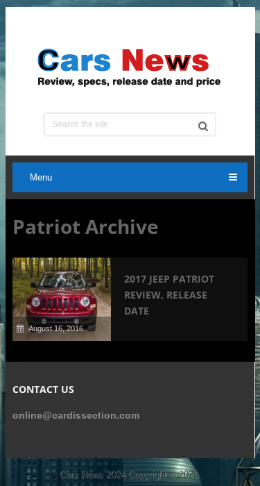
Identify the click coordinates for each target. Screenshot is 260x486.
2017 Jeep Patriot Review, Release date (169, 294)
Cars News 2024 (92, 474)
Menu (41, 177)
